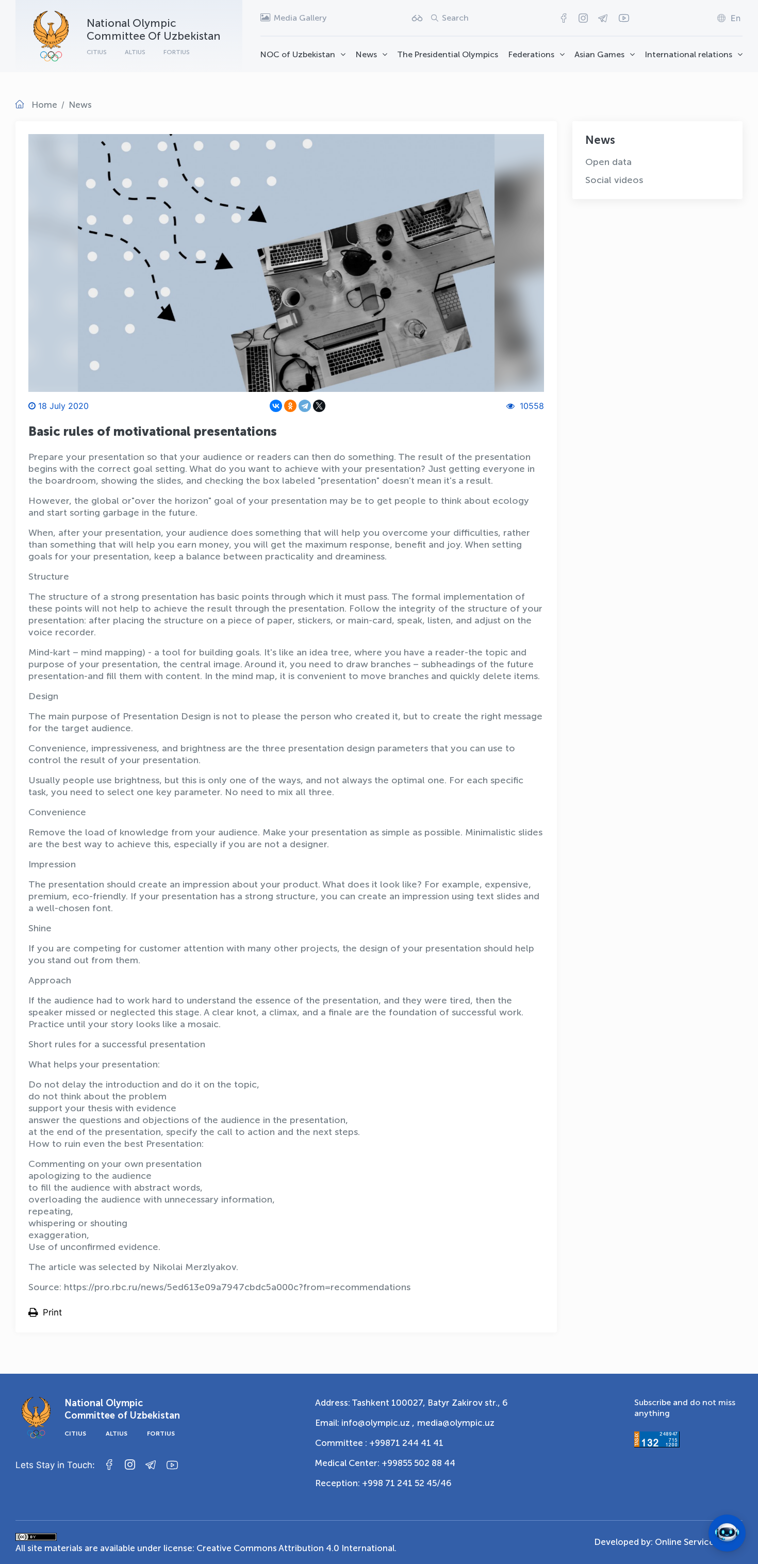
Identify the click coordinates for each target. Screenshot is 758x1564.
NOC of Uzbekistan (297, 54)
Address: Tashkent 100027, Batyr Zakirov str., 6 (411, 1402)
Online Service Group (699, 1542)
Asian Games (599, 54)
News (366, 54)
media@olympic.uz (456, 1423)
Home (44, 105)
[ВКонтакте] (276, 406)
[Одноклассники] (290, 406)
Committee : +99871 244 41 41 (379, 1443)
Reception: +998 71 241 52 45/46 (383, 1483)
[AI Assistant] (727, 1533)
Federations (531, 54)
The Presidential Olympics (447, 54)
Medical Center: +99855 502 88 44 (385, 1463)
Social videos (614, 180)
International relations (688, 54)
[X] (319, 406)
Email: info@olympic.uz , (365, 1423)
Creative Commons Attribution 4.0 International (295, 1548)
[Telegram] (305, 406)
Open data (608, 162)
